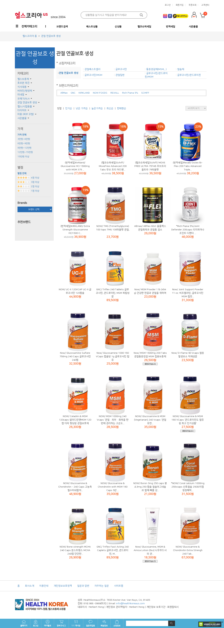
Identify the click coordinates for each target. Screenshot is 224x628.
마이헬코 (47, 626)
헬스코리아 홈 (30, 36)
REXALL (114, 92)
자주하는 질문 (101, 585)
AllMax (64, 92)
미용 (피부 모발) (26, 114)
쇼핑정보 (116, 626)
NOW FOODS (100, 92)
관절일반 (120, 75)
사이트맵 (118, 585)
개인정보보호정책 (63, 585)
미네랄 (21, 94)
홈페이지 (23, 626)
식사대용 (22, 87)
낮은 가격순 (82, 108)
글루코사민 (121, 69)
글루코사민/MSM (93, 75)
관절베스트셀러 (92, 69)
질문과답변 (90, 626)
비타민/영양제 (25, 90)
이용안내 (43, 585)
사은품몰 (22, 118)
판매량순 (121, 108)
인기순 (68, 108)
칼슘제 (180, 69)
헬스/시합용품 (25, 106)
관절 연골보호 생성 (27, 102)
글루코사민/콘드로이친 (189, 75)
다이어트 (22, 110)
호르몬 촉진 (24, 83)
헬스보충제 (23, 79)
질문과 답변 (83, 585)
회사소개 (29, 585)
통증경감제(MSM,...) (156, 69)
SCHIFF (145, 92)
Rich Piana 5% (130, 92)
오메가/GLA (24, 98)
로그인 (35, 626)
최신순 (110, 108)
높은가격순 (97, 108)
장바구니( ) (61, 626)
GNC (73, 92)
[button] (26, 26)
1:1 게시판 (76, 626)
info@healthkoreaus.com (130, 603)
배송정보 (104, 626)
